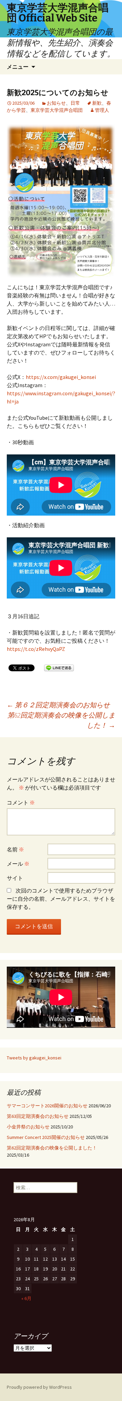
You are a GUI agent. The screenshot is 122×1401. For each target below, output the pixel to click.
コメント (21, 802)
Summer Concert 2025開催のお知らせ (46, 1137)
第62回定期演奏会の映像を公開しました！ (61, 720)
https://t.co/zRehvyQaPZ (36, 648)
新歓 (97, 103)
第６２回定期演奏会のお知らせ (58, 704)
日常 (75, 103)
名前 (15, 849)
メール (18, 863)
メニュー (17, 66)
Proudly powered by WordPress (39, 1387)
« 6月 (26, 1298)
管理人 (102, 110)
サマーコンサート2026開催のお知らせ (47, 1106)
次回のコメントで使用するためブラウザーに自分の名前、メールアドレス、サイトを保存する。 (61, 898)
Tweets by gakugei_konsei (34, 1058)
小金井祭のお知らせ (28, 1127)
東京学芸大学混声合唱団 (56, 110)
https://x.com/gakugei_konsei (61, 377)
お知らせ (56, 103)
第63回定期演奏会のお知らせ (37, 1116)
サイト (15, 878)
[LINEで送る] (59, 667)
